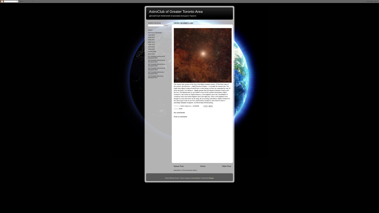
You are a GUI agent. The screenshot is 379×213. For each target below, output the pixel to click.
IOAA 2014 (151, 37)
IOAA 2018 (151, 47)
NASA (180, 109)
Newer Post (179, 166)
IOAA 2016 (151, 42)
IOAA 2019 (151, 49)
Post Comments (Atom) (189, 170)
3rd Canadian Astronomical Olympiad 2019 (156, 68)
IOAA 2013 (151, 35)
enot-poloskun (195, 178)
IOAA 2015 (151, 40)
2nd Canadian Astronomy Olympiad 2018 (156, 72)
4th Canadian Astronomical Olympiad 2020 (156, 65)
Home (202, 166)
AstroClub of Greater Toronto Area (176, 12)
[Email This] (204, 106)
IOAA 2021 (151, 54)
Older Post (226, 166)
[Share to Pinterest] (212, 106)
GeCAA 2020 (152, 51)
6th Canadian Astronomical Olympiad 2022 (156, 57)
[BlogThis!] (206, 106)
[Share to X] (208, 106)
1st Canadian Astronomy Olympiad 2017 (155, 76)
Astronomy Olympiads (155, 32)
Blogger (211, 178)
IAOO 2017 (151, 44)
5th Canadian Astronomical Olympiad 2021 (156, 61)
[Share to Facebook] (210, 106)
